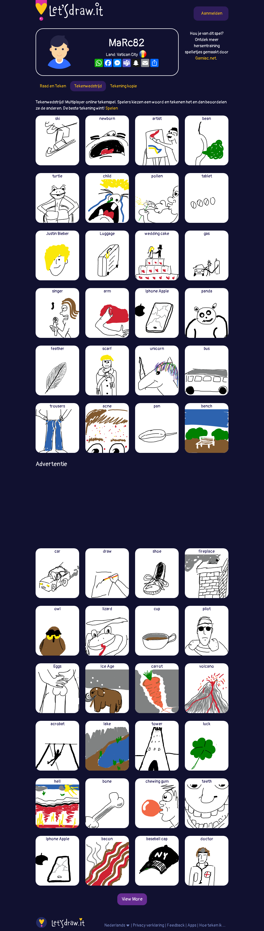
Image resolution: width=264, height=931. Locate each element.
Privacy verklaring (148, 925)
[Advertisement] (132, 506)
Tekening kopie (123, 86)
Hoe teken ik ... (212, 925)
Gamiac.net (205, 58)
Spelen (111, 108)
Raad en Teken (53, 86)
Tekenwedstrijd (88, 86)
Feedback (176, 925)
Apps (191, 925)
